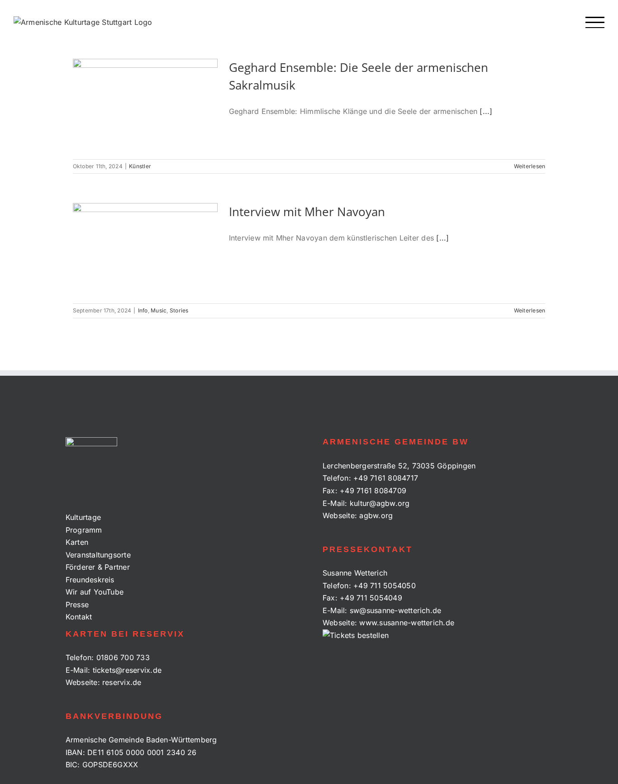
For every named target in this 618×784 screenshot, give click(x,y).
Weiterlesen (530, 166)
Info (143, 310)
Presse (77, 604)
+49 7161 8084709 (373, 490)
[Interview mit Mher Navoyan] (145, 248)
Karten (77, 542)
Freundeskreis (90, 579)
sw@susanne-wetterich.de (396, 610)
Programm (84, 529)
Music (158, 310)
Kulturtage (83, 517)
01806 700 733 (123, 657)
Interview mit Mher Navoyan (307, 211)
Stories (179, 310)
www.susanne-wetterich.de (406, 622)
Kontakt (79, 616)
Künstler (140, 166)
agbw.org (376, 515)
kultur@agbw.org (380, 503)
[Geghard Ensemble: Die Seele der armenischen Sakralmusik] (145, 104)
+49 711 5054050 (384, 585)
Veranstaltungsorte (98, 554)
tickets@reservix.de (127, 670)
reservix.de (122, 682)
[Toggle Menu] (595, 22)
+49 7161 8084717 (385, 477)
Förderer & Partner (98, 566)
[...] (486, 111)
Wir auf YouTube (95, 591)
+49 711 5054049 (371, 597)
